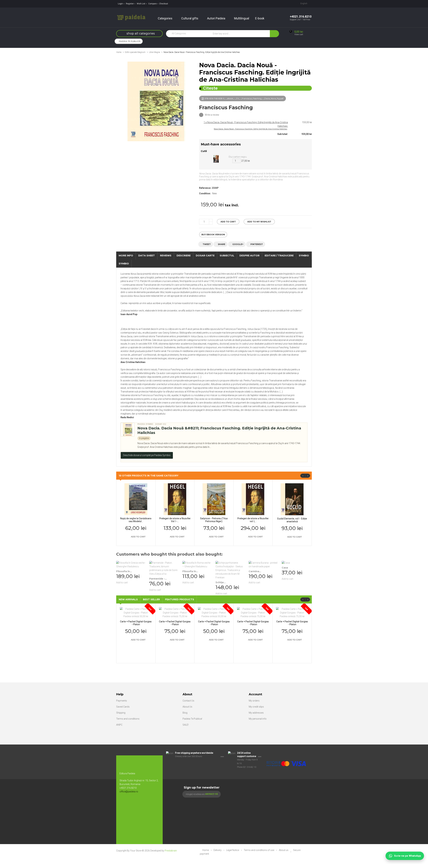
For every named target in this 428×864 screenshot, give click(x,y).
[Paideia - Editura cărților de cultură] (131, 17)
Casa (285, 567)
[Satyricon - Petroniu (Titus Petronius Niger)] (214, 499)
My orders (254, 700)
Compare (152, 4)
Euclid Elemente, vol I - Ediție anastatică (292, 520)
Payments (121, 700)
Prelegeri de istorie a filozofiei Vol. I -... (174, 520)
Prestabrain (171, 850)
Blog (185, 712)
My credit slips (256, 706)
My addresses (256, 712)
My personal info (257, 718)
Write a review (211, 114)
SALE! (186, 724)
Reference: (205, 188)
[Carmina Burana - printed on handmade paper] (263, 564)
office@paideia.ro (129, 791)
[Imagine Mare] (286, 753)
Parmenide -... (158, 578)
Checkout (163, 4)
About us (284, 850)
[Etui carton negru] (216, 158)
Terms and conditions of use (259, 850)
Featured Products (179, 599)
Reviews (165, 255)
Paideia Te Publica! (192, 718)
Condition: (205, 193)
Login (120, 4)
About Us (187, 706)
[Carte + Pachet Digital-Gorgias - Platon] (136, 612)
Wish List (141, 4)
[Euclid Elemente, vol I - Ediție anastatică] (292, 499)
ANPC (119, 724)
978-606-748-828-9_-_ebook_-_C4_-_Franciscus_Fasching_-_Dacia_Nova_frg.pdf (244, 98)
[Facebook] (123, 802)
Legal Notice (233, 850)
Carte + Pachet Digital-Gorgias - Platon (136, 623)
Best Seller (151, 599)
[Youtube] (130, 802)
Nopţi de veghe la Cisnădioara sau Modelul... (135, 520)
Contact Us (188, 700)
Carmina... (255, 571)
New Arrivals (128, 599)
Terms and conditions (127, 718)
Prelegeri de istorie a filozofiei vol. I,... (253, 520)
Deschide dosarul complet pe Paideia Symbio (147, 455)
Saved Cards (123, 706)
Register (130, 4)
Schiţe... (221, 582)
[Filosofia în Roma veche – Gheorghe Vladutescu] (197, 564)
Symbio (124, 263)
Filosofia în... (124, 571)
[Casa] (296, 563)
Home (118, 52)
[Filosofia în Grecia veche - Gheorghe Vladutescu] (131, 564)
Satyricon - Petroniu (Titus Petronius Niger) (214, 520)
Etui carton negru (238, 156)
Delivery (217, 850)
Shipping (120, 712)
